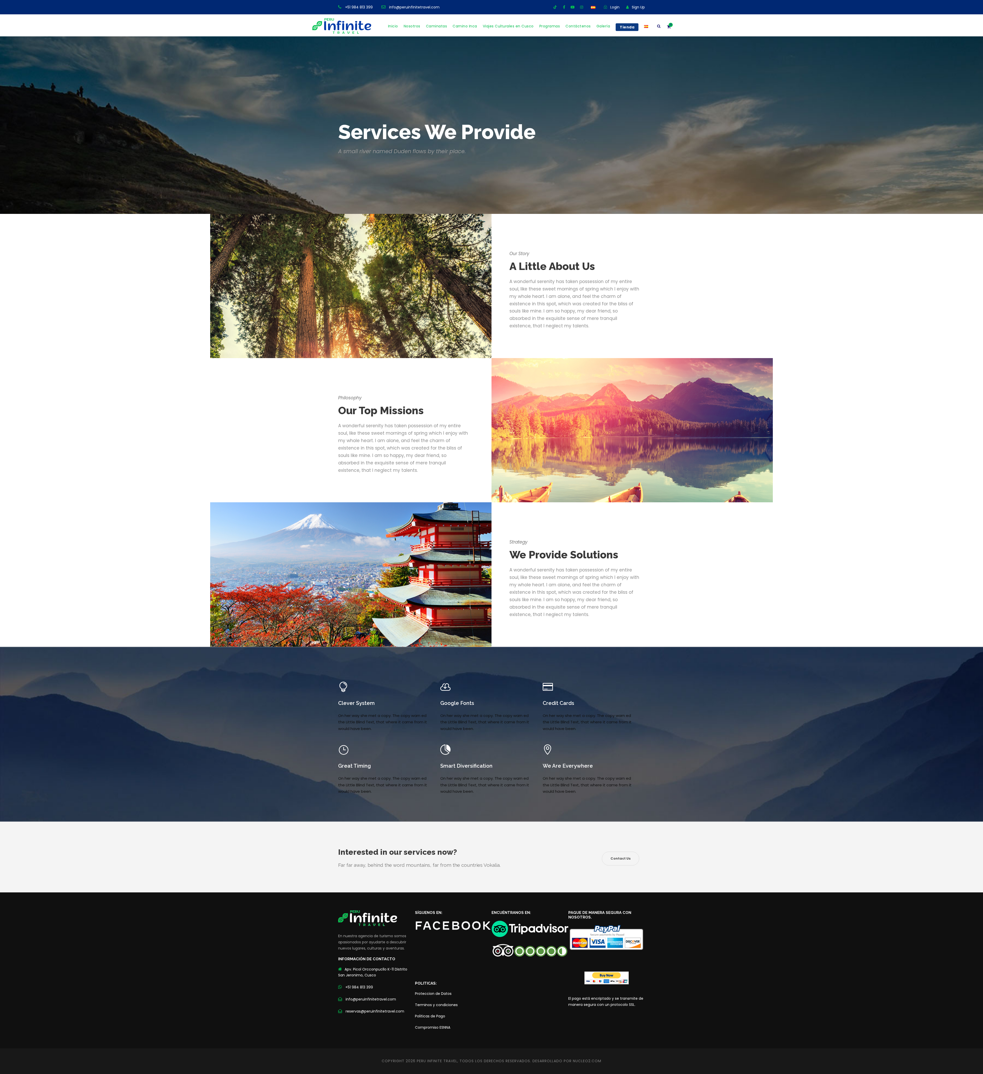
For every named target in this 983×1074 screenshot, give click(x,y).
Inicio (393, 26)
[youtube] (573, 7)
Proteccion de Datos (433, 993)
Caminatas (436, 26)
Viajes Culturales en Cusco (508, 26)
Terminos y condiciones (436, 1004)
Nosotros (412, 26)
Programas (549, 26)
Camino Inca (465, 26)
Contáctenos (578, 26)
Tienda (627, 27)
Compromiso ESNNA (432, 1027)
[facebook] (564, 7)
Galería (603, 26)
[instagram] (581, 7)
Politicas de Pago (430, 1016)
